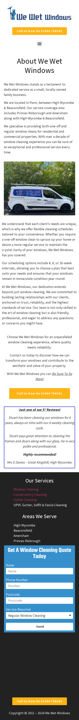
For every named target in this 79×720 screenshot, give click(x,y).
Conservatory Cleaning (30, 494)
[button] (39, 44)
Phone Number (17, 580)
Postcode (13, 595)
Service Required (18, 610)
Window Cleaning (26, 489)
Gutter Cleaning (25, 499)
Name (10, 565)
